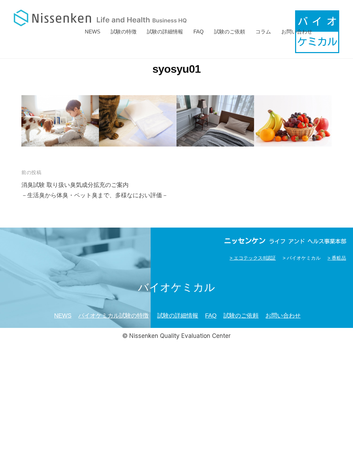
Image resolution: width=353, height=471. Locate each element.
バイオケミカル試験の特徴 (113, 315)
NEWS (92, 31)
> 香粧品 (336, 258)
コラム (263, 31)
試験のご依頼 (229, 31)
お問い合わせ (296, 31)
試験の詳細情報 (165, 31)
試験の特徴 (124, 31)
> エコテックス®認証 (253, 258)
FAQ (198, 31)
